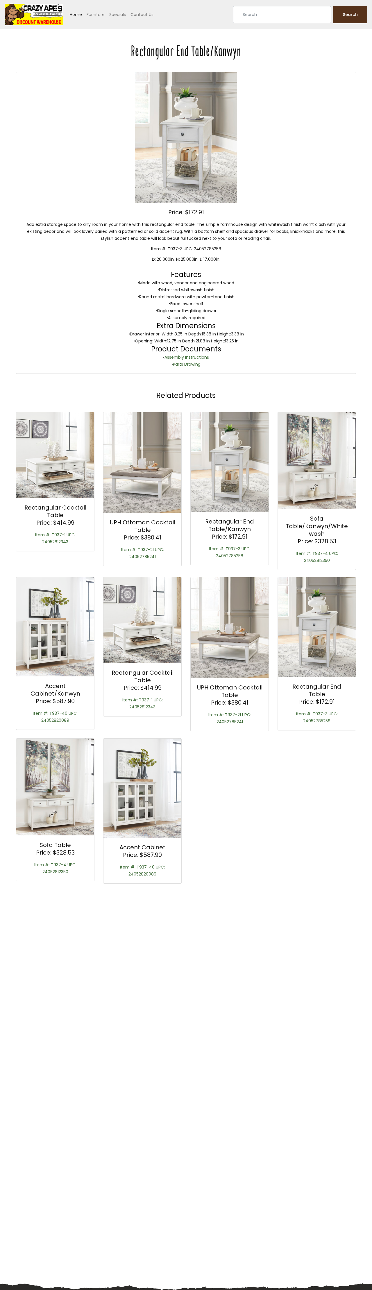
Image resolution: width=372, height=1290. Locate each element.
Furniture (96, 14)
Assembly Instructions (186, 357)
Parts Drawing (187, 364)
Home (76, 14)
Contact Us (141, 14)
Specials (117, 14)
